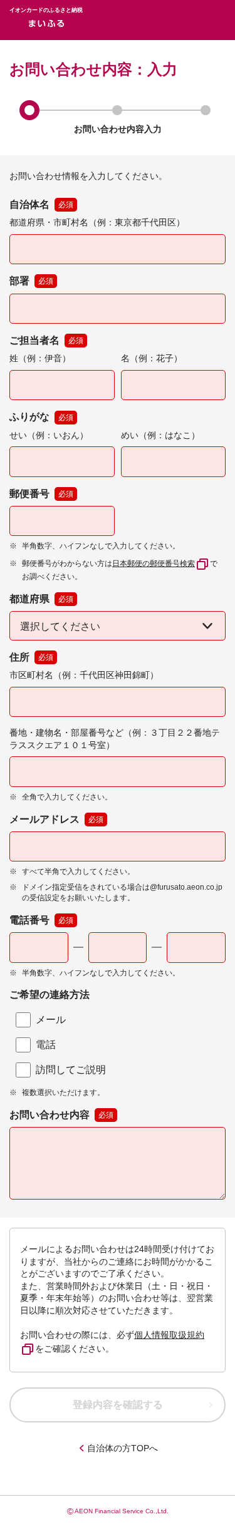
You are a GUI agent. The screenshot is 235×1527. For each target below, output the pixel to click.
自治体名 (41, 204)
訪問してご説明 (71, 1069)
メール (51, 1019)
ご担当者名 (46, 340)
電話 (46, 1044)
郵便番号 (41, 493)
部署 (31, 280)
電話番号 (41, 920)
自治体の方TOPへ (122, 1448)
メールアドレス (56, 819)
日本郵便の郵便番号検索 (153, 563)
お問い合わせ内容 (49, 1114)
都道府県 (41, 599)
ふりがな (41, 416)
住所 (31, 657)
